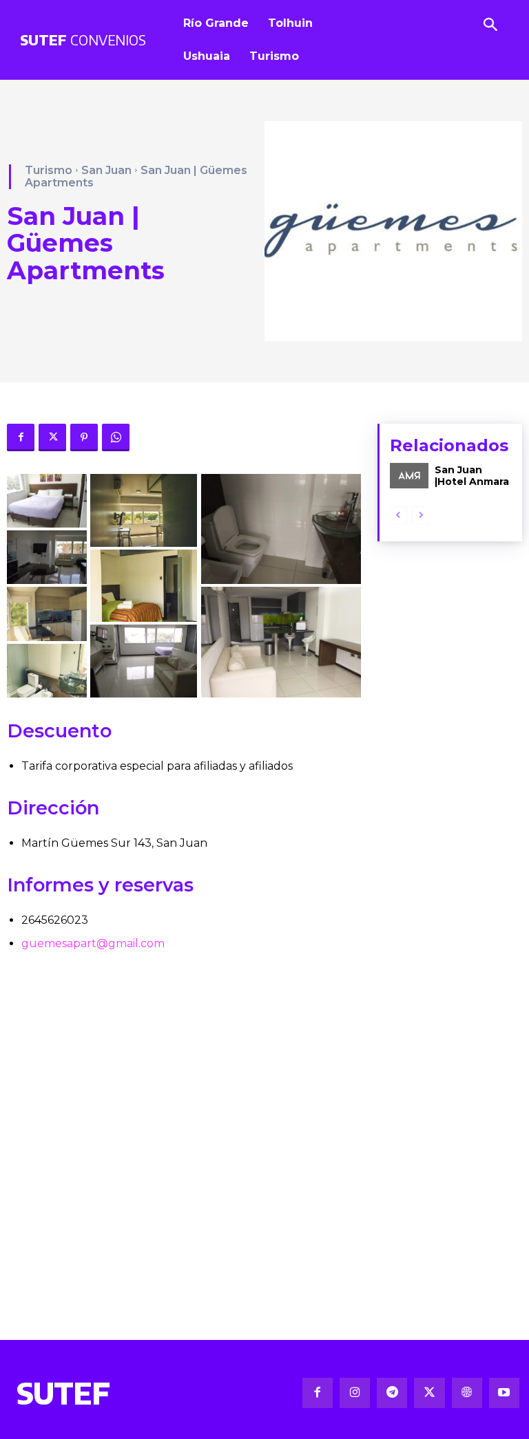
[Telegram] (392, 1393)
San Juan (106, 170)
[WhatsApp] (115, 437)
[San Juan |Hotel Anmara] (409, 475)
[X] (52, 437)
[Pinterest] (84, 437)
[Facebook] (20, 437)
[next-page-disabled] (420, 515)
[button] (47, 501)
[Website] (467, 1393)
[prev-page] (398, 515)
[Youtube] (504, 1393)
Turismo (48, 170)
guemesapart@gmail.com (93, 943)
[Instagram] (355, 1393)
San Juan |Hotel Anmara (472, 476)
